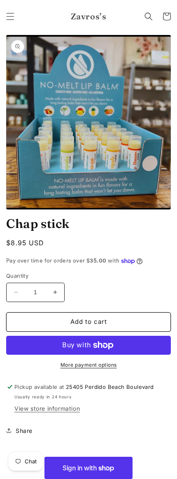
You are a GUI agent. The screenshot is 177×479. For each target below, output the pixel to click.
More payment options (89, 365)
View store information (47, 408)
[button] (10, 16)
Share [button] (24, 430)
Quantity (17, 275)
